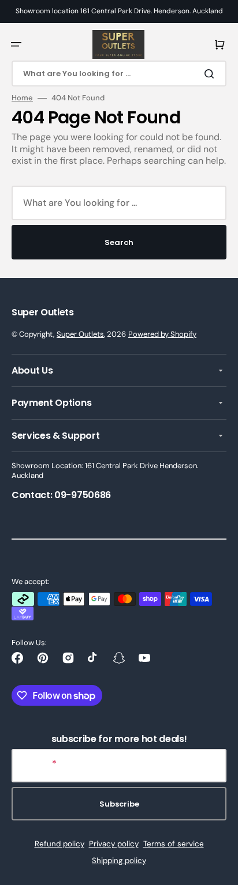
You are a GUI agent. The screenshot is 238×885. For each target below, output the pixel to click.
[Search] (211, 73)
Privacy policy (114, 844)
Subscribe (119, 804)
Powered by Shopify (162, 334)
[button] (16, 44)
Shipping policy (119, 860)
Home (22, 98)
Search (119, 242)
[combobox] (119, 73)
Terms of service (173, 844)
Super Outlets (80, 334)
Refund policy (59, 844)
